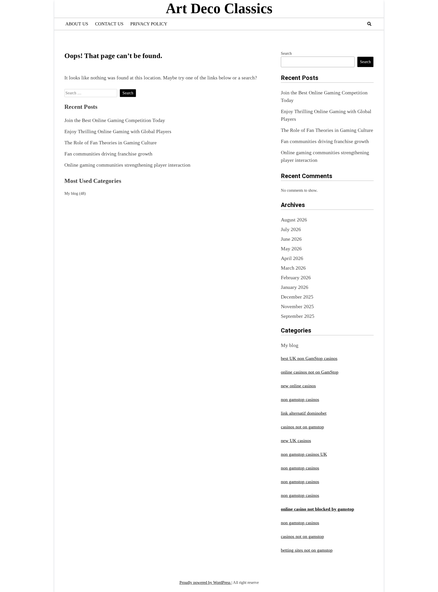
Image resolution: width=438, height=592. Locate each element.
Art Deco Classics (219, 8)
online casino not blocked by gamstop (317, 509)
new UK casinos (296, 440)
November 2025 (297, 306)
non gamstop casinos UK (304, 454)
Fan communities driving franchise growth (108, 153)
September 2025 (297, 316)
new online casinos (298, 385)
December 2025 (297, 297)
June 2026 (291, 239)
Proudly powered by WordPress (205, 582)
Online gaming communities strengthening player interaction (127, 165)
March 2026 (293, 268)
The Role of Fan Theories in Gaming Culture (110, 142)
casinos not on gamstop (302, 426)
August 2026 (294, 219)
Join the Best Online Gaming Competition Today (114, 120)
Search (286, 53)
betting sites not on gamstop (307, 550)
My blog (71, 193)
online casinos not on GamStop (309, 372)
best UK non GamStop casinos (309, 358)
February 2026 (296, 277)
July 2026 (291, 229)
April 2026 (292, 258)
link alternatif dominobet (303, 413)
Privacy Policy (148, 23)
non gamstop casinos (300, 399)
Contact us (109, 23)
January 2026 (294, 287)
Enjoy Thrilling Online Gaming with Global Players (117, 131)
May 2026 (291, 248)
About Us (76, 23)
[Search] (369, 24)
